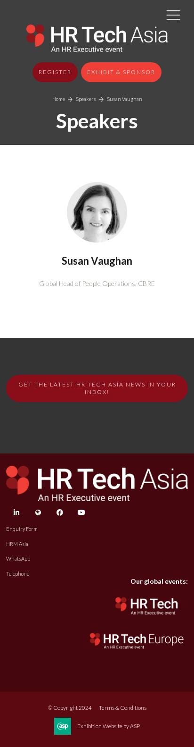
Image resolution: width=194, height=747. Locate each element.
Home (58, 99)
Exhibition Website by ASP (108, 726)
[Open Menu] (173, 14)
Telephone (17, 574)
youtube (81, 513)
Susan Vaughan (124, 99)
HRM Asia (17, 544)
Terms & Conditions (122, 707)
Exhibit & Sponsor (121, 72)
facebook (59, 513)
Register (55, 72)
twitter (38, 513)
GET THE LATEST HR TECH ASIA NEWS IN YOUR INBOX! (97, 388)
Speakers (86, 99)
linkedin (16, 513)
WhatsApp (18, 558)
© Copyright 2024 (70, 707)
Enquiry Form (22, 529)
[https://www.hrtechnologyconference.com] (147, 617)
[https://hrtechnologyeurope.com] (137, 651)
